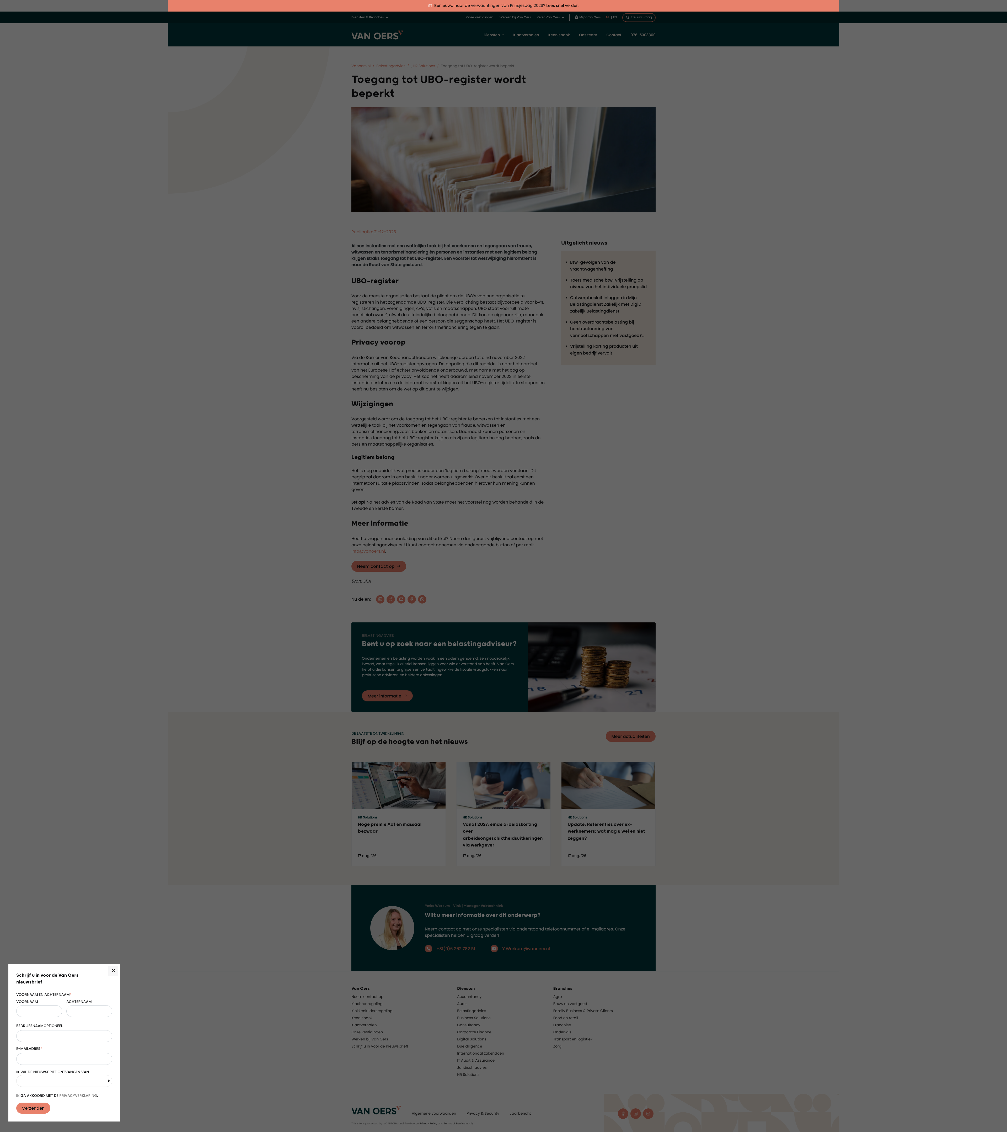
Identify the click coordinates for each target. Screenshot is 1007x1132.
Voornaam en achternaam (44, 994)
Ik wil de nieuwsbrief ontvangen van (52, 1072)
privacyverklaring (78, 1095)
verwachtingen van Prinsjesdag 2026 (507, 5)
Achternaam (79, 1001)
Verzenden (33, 1108)
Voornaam (27, 1001)
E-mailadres (29, 1048)
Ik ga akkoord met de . (57, 1095)
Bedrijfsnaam (30, 1025)
